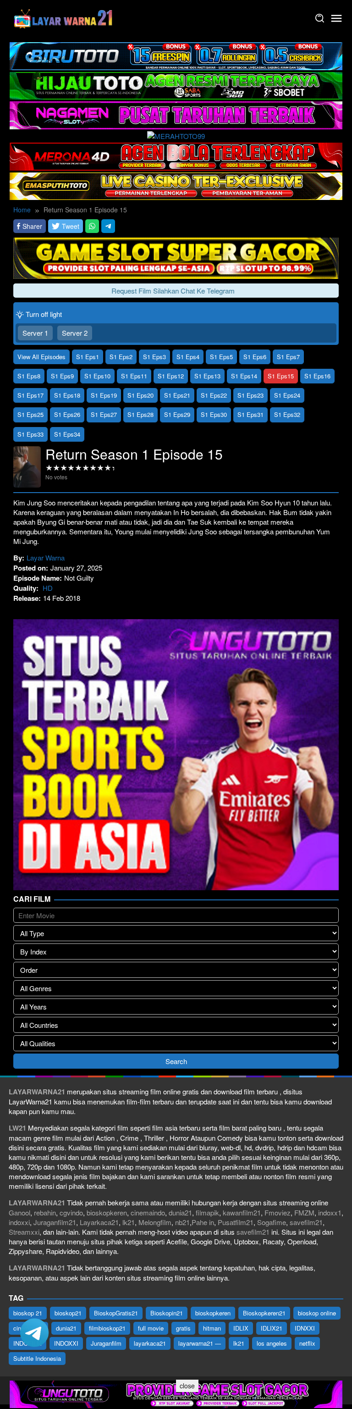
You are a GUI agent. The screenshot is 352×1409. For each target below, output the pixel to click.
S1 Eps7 (288, 356)
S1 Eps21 (177, 395)
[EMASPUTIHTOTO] (176, 185)
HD (48, 588)
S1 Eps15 (281, 376)
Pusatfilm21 (235, 1222)
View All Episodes (41, 356)
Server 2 (75, 333)
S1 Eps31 (250, 414)
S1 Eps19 (104, 395)
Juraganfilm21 (54, 1222)
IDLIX (240, 1328)
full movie (151, 1328)
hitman (212, 1328)
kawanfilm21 (242, 1212)
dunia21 (180, 1212)
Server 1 (35, 333)
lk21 (128, 1222)
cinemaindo (148, 1212)
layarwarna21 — (199, 1343)
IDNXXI (305, 1328)
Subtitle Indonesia (37, 1358)
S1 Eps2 (121, 356)
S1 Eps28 (140, 414)
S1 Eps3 (154, 356)
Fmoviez (277, 1212)
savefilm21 (306, 1222)
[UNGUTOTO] (176, 1393)
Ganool (19, 1212)
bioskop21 (68, 1313)
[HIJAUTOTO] (176, 84)
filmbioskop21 (107, 1328)
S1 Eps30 (214, 414)
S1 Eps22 (214, 395)
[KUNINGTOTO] (176, 257)
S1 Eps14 (244, 376)
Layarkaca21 (99, 1222)
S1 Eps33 (30, 434)
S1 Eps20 (140, 395)
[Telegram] (108, 226)
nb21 (182, 1222)
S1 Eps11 (134, 376)
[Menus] (336, 18)
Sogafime (271, 1222)
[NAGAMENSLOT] (176, 114)
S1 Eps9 (62, 376)
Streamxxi (24, 1232)
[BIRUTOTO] (176, 55)
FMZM (304, 1212)
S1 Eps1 (87, 356)
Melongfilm (154, 1222)
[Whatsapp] (92, 226)
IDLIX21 (271, 1328)
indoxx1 (329, 1212)
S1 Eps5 (221, 356)
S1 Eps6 (254, 356)
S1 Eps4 (187, 356)
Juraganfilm (106, 1343)
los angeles (272, 1343)
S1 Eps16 (317, 376)
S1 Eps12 (171, 376)
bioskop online (317, 1313)
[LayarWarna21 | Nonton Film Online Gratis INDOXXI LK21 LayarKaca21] (64, 17)
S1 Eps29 (177, 414)
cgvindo (71, 1212)
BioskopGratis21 (116, 1313)
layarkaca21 (150, 1343)
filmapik (207, 1212)
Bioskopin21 (166, 1313)
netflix (307, 1343)
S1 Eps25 (30, 414)
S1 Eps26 (67, 414)
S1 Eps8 (28, 376)
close (187, 1385)
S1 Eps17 (30, 395)
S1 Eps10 (97, 376)
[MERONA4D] (176, 155)
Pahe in (203, 1222)
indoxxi (19, 1222)
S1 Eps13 (207, 376)
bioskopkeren (107, 1212)
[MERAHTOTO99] (176, 135)
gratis (183, 1328)
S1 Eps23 (250, 395)
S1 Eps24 (287, 395)
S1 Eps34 (67, 434)
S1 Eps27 (104, 414)
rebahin (45, 1212)
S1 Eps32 (287, 414)
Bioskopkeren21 (264, 1313)
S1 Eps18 (67, 395)
